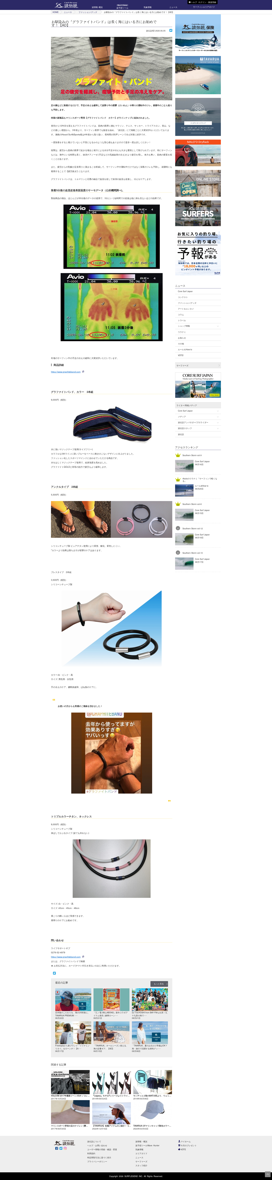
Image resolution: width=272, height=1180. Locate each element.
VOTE (183, 1149)
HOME (56, 12)
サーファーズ (141, 1161)
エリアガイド (141, 1153)
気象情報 (139, 1149)
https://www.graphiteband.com (66, 371)
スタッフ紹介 (141, 1165)
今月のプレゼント (189, 1145)
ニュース (68, 12)
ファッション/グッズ (88, 12)
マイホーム (186, 1141)
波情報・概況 (141, 1141)
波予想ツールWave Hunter (147, 1145)
